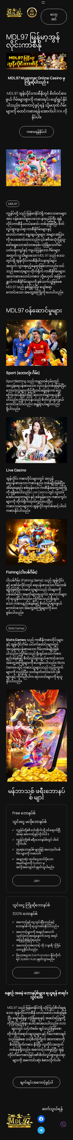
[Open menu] (43, 2)
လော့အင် (53, 16)
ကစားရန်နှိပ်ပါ (36, 131)
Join (37, 880)
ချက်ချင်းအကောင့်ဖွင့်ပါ (36, 1082)
